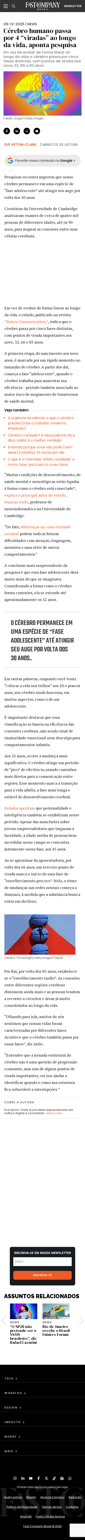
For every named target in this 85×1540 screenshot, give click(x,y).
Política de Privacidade (22, 1507)
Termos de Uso (51, 1507)
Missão (31, 1497)
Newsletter (73, 6)
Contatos (72, 1507)
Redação (75, 1497)
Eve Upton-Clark (20, 144)
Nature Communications (26, 321)
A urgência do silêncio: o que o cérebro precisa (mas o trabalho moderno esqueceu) (41, 423)
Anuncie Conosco (52, 1497)
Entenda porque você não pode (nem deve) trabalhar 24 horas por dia (40, 450)
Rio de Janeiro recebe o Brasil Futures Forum (56, 1330)
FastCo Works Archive (50, 1516)
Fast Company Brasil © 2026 (42, 1526)
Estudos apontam (19, 808)
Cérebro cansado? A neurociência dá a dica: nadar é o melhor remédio (41, 438)
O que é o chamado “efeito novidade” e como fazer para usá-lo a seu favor (41, 462)
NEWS (32, 24)
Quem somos (13, 1497)
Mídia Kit (26, 1516)
